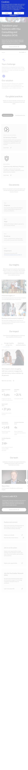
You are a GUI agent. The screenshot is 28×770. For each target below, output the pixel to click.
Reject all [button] (19, 13)
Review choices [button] (13, 15)
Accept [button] (6, 13)
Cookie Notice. (16, 9)
